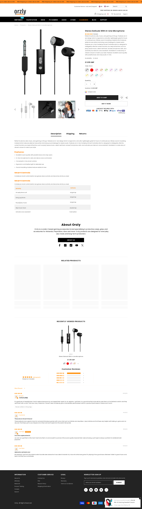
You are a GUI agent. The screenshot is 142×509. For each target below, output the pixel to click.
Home (16, 25)
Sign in (125, 14)
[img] (18, 393)
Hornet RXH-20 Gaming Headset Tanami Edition (124, 502)
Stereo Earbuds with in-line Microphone (71, 356)
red (67, 363)
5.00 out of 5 (36, 377)
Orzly (71, 354)
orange (74, 363)
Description (56, 133)
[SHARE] (126, 97)
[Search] (120, 6)
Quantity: (88, 80)
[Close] (140, 498)
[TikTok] (71, 245)
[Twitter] (82, 245)
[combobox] (118, 6)
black (64, 363)
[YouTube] (77, 245)
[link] (121, 97)
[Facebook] (59, 245)
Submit (119, 482)
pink (71, 363)
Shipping (70, 133)
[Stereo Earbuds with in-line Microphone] (71, 339)
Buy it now (106, 104)
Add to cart (101, 98)
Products (23, 25)
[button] (15, 109)
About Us (71, 240)
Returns (82, 133)
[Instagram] (65, 245)
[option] (46, 62)
